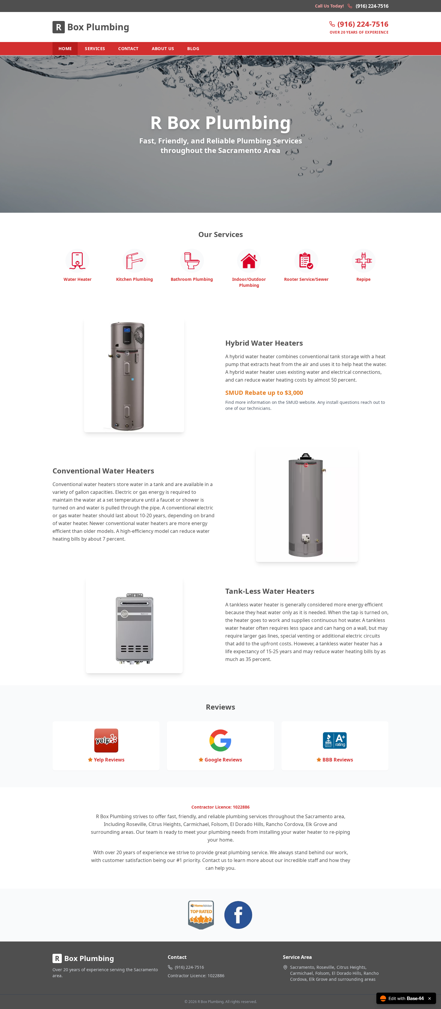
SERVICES (95, 48)
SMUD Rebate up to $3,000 (264, 393)
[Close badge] (429, 998)
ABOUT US (163, 48)
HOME (65, 48)
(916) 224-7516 (372, 6)
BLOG (193, 48)
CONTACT (128, 48)
